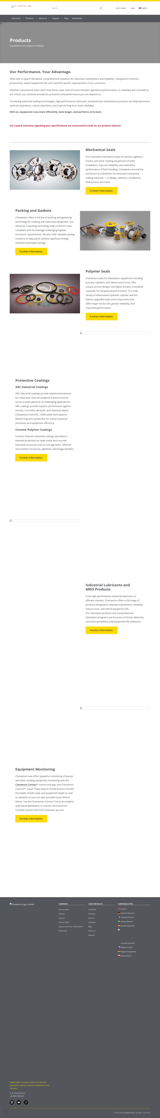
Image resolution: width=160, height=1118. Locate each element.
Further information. (101, 190)
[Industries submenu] (23, 18)
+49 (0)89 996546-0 (17, 1096)
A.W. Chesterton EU (127, 1113)
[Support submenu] (61, 18)
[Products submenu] (36, 18)
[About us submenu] (49, 18)
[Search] (101, 8)
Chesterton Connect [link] (26, 784)
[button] (5, 1113)
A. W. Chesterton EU (17, 1093)
